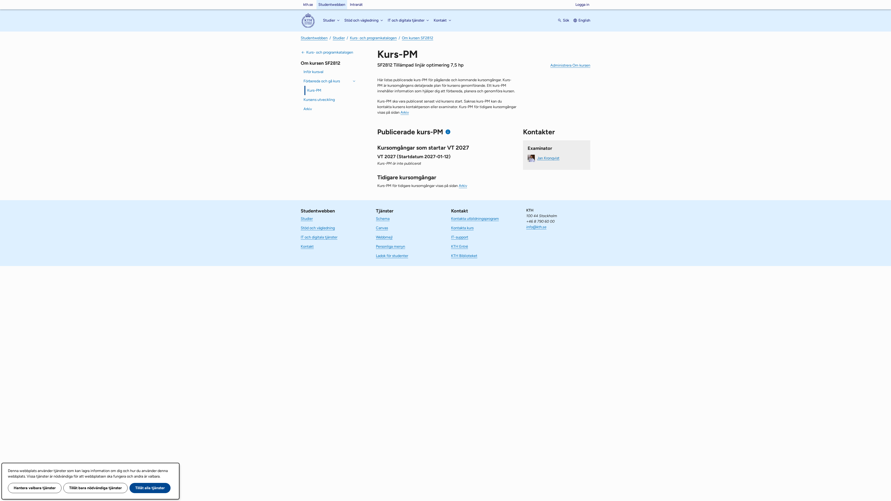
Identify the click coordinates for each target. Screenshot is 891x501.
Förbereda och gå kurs (321, 81)
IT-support (459, 237)
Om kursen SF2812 (417, 38)
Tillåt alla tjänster (150, 488)
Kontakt (307, 246)
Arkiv (307, 109)
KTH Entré (459, 246)
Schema (383, 218)
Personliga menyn (390, 246)
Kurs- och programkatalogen (373, 38)
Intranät (356, 4)
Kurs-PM (314, 90)
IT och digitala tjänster (319, 237)
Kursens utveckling (319, 99)
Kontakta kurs (462, 228)
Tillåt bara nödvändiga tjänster (95, 488)
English (584, 20)
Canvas (382, 228)
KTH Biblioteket (464, 256)
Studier (339, 38)
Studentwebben (331, 4)
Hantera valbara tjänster (35, 488)
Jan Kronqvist (548, 158)
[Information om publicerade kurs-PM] (448, 131)
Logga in (582, 4)
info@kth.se (536, 227)
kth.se (308, 4)
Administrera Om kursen (570, 65)
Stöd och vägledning (318, 228)
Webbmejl (384, 237)
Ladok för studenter (392, 256)
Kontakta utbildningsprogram (475, 218)
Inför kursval (313, 72)
